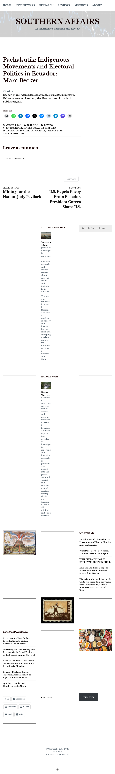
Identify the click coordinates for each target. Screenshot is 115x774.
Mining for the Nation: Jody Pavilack (22, 193)
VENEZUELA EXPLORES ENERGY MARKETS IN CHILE (95, 560)
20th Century (14, 128)
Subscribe (89, 697)
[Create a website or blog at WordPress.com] (57, 770)
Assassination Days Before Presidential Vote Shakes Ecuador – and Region (16, 641)
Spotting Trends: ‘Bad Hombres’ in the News (14, 684)
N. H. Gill (32, 125)
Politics (39, 131)
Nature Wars (25, 5)
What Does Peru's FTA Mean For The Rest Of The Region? (94, 552)
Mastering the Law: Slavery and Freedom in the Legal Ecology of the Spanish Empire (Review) (19, 652)
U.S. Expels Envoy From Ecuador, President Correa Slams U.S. (65, 198)
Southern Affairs (57, 21)
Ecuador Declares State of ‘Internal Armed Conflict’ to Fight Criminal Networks (17, 675)
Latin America (25, 131)
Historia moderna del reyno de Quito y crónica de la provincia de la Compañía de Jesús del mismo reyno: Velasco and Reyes (95, 584)
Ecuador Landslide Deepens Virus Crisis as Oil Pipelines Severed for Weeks (93, 571)
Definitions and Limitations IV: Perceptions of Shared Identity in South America (95, 542)
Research (46, 5)
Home (7, 5)
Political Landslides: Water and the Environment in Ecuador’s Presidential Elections (18, 663)
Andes (28, 128)
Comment (71, 179)
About (97, 5)
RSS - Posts (46, 698)
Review (48, 125)
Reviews (64, 5)
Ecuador (38, 128)
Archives (81, 5)
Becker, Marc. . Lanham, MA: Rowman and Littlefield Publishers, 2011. (39, 98)
